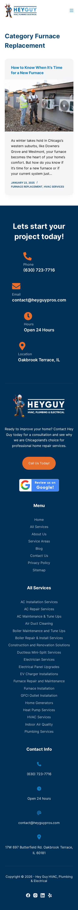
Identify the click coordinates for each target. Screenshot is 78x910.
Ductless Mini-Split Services (39, 652)
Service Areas (39, 541)
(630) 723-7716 (39, 774)
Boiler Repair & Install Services (39, 638)
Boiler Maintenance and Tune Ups (39, 631)
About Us (39, 534)
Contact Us (39, 555)
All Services (39, 527)
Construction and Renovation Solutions (39, 645)
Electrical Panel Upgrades (39, 667)
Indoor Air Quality (39, 724)
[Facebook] (28, 895)
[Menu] (71, 10)
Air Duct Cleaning (39, 623)
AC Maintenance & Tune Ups (39, 616)
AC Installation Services (39, 602)
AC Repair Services (39, 609)
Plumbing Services (39, 731)
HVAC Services (54, 186)
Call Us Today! (39, 463)
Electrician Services (39, 659)
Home (39, 519)
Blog (39, 548)
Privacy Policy (39, 563)
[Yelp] (50, 895)
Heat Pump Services (39, 710)
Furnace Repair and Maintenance (39, 681)
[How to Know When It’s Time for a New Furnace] (39, 105)
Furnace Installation (39, 688)
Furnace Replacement (26, 186)
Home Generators (39, 703)
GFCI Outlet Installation (39, 695)
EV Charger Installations (39, 674)
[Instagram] (35, 895)
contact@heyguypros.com (39, 823)
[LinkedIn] (43, 895)
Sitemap (39, 570)
